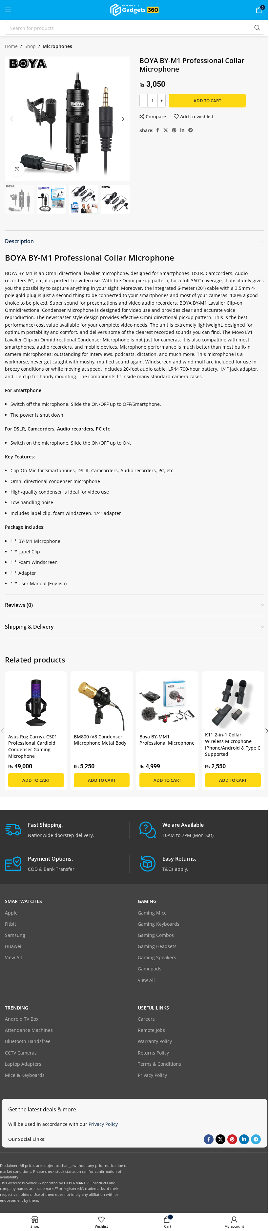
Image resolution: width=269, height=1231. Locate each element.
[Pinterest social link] (174, 130)
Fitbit (10, 924)
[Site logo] (134, 9)
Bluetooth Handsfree (28, 1041)
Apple (11, 913)
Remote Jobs (151, 1030)
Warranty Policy (155, 1041)
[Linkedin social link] (182, 130)
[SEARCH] (257, 28)
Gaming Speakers (157, 957)
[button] (11, 119)
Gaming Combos (156, 935)
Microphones (57, 46)
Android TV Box (21, 1019)
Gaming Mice (152, 913)
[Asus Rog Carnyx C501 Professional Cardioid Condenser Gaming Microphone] (36, 703)
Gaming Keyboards (158, 924)
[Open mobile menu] (8, 9)
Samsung (15, 935)
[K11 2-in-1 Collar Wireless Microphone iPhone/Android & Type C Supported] (233, 702)
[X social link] (165, 130)
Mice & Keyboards (25, 1075)
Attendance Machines (29, 1030)
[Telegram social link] (190, 130)
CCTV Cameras (21, 1053)
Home (11, 46)
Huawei (13, 946)
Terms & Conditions (159, 1064)
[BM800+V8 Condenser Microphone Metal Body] (102, 703)
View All (13, 957)
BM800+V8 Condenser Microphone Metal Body (100, 739)
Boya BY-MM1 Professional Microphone (167, 739)
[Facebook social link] (157, 130)
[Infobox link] (67, 830)
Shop (30, 46)
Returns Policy (153, 1053)
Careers (146, 1019)
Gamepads (149, 968)
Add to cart (207, 101)
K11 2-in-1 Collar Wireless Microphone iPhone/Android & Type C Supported (232, 744)
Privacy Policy (152, 1075)
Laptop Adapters (23, 1064)
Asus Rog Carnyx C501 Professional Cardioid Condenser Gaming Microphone (32, 746)
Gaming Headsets (157, 946)
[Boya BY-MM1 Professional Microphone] (167, 703)
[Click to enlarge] (17, 169)
